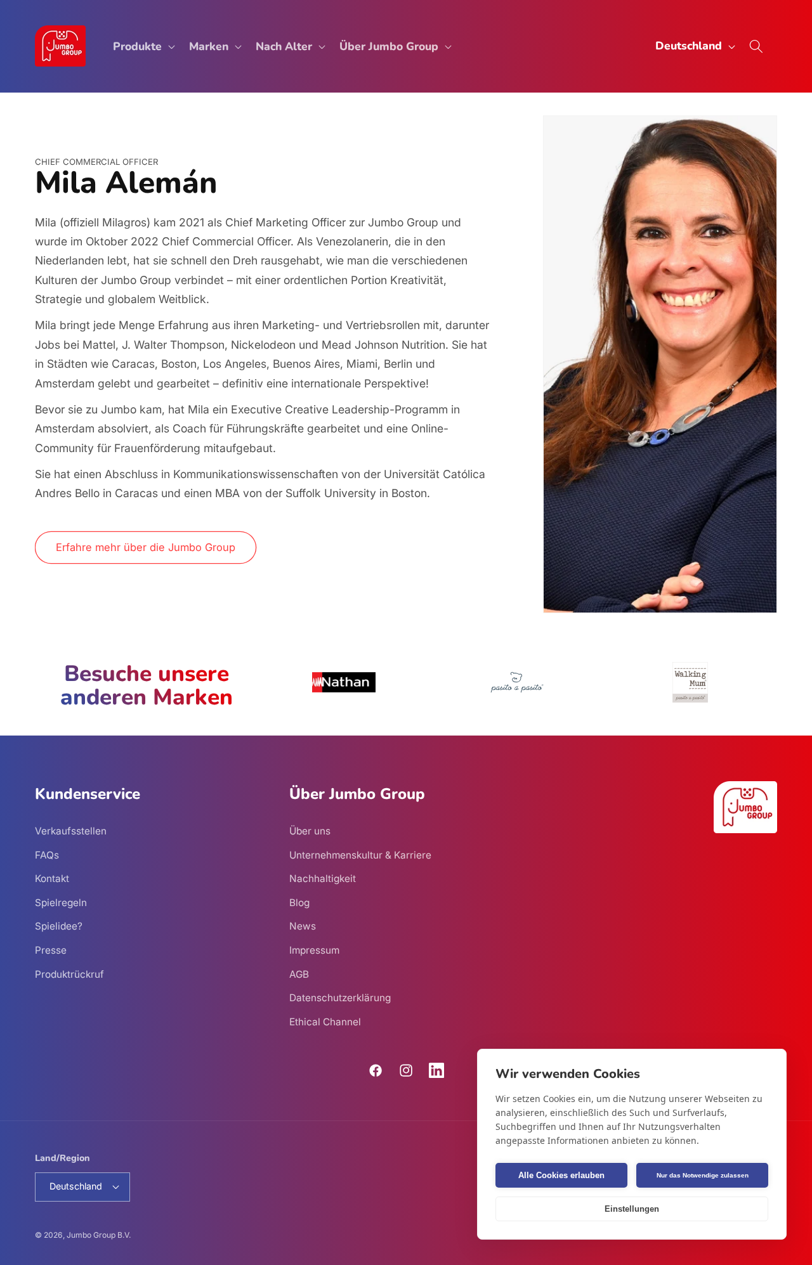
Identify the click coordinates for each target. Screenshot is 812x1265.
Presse (51, 950)
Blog (299, 903)
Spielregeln (61, 903)
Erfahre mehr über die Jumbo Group (145, 547)
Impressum (314, 950)
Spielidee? (58, 926)
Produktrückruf (69, 974)
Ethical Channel (325, 1022)
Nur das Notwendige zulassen (703, 1175)
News (302, 926)
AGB (299, 974)
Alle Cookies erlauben (561, 1175)
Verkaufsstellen (71, 831)
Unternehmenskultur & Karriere (360, 855)
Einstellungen (632, 1209)
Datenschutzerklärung (340, 998)
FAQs (47, 855)
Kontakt (52, 879)
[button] (143, 46)
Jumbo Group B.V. (99, 1235)
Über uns (310, 831)
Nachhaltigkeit (322, 879)
